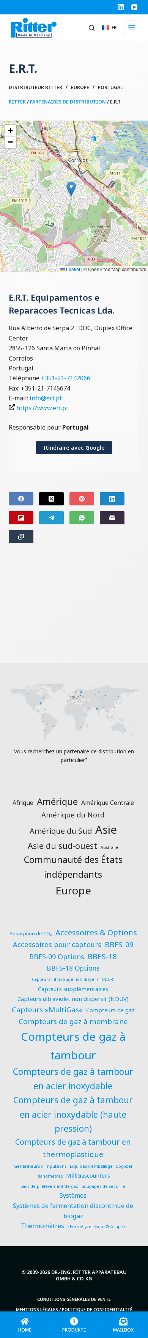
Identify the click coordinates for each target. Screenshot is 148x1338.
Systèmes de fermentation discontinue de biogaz (73, 1211)
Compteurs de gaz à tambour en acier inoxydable (73, 1078)
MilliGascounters (88, 1175)
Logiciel (124, 1166)
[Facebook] (21, 498)
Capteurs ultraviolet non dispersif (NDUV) (73, 998)
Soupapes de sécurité (104, 1186)
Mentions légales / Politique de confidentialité (74, 1309)
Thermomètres (42, 1226)
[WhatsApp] (81, 517)
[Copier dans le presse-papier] (21, 536)
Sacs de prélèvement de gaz (49, 1186)
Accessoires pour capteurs (57, 944)
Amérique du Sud (61, 831)
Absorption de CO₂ (30, 933)
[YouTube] (134, 7)
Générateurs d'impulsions (40, 1166)
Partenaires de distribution (68, 102)
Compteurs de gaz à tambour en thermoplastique (73, 1148)
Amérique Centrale (107, 802)
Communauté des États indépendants (73, 866)
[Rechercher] (91, 28)
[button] (109, 27)
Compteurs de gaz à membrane (73, 1021)
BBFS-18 (102, 956)
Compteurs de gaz (110, 1010)
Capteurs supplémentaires (73, 989)
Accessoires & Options (96, 932)
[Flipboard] (21, 517)
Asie (106, 829)
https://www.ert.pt (42, 408)
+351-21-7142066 (65, 378)
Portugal (110, 87)
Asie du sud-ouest (62, 845)
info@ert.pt (46, 398)
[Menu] (131, 27)
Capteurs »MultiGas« (47, 1010)
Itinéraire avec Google (74, 447)
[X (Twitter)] (51, 498)
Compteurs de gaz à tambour (73, 1045)
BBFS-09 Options (56, 956)
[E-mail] (112, 517)
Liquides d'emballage (91, 1166)
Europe (80, 87)
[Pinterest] (81, 498)
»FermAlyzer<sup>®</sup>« (97, 1226)
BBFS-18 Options (73, 968)
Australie (109, 847)
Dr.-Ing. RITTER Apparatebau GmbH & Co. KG (89, 1275)
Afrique (23, 802)
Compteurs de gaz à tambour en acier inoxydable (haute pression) (73, 1114)
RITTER (17, 102)
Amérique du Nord (73, 814)
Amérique (57, 801)
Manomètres (49, 1176)
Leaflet (72, 269)
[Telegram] (51, 517)
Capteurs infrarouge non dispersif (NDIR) (73, 979)
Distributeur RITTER (35, 87)
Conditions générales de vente (74, 1299)
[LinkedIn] (121, 7)
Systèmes (73, 1195)
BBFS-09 (119, 944)
